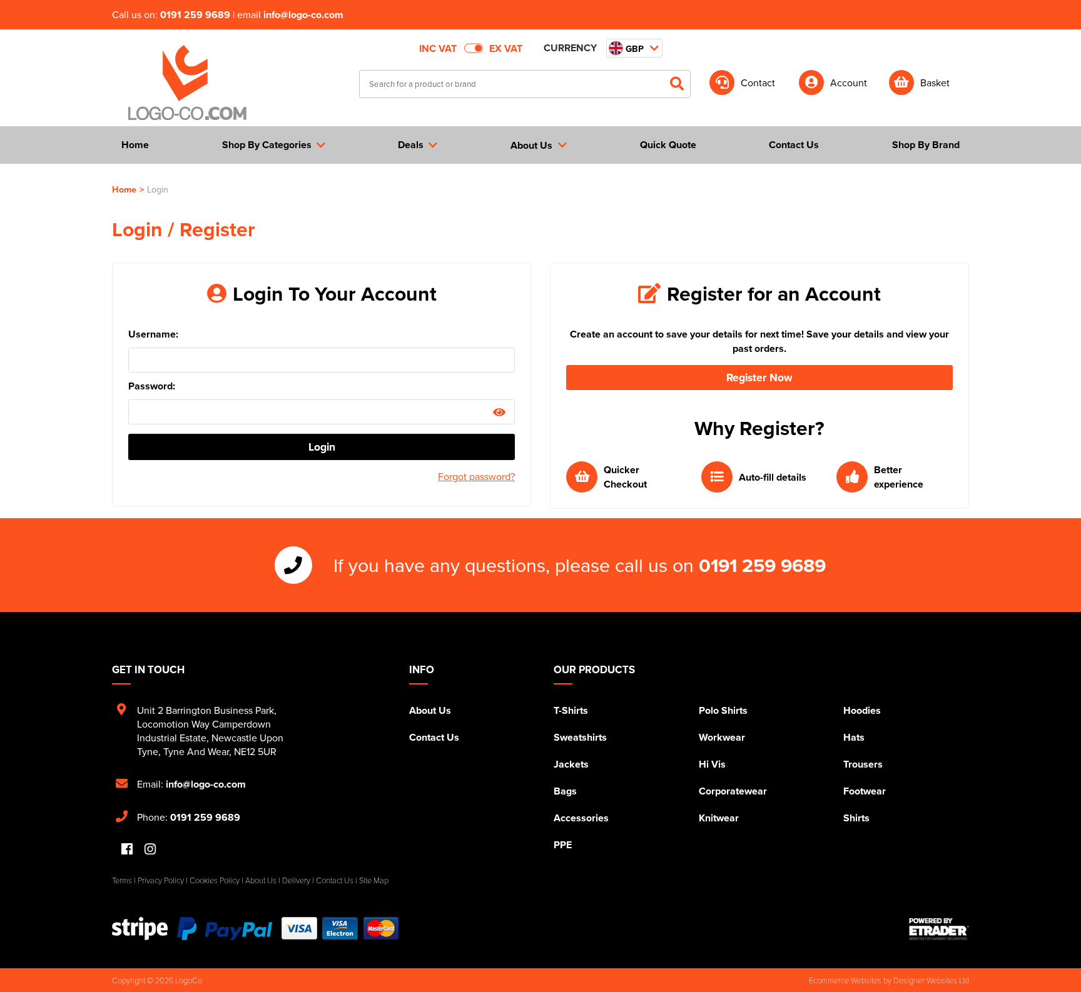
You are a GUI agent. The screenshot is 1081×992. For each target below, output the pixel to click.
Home (124, 189)
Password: (151, 386)
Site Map (373, 880)
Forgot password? (476, 476)
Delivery (296, 880)
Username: (153, 334)
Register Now (759, 377)
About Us (430, 710)
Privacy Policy (161, 880)
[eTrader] (939, 929)
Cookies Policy (215, 880)
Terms (122, 880)
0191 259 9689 (195, 15)
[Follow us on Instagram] (150, 849)
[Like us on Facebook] (127, 849)
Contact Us (434, 737)
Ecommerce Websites (845, 980)
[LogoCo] (187, 83)
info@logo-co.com (303, 15)
